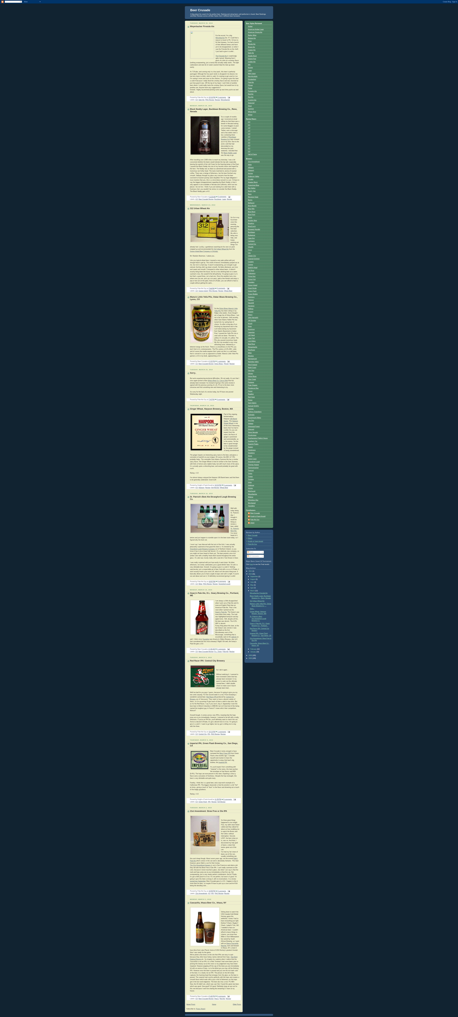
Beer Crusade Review (206, 199)
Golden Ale (251, 62)
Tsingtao (251, 479)
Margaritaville (252, 347)
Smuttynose (252, 435)
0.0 (249, 122)
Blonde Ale (251, 44)
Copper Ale (251, 50)
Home (214, 1004)
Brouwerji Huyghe (254, 229)
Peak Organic (252, 385)
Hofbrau (250, 309)
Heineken (251, 306)
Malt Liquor (252, 73)
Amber (250, 26)
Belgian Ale (252, 38)
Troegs (250, 476)
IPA (209, 734)
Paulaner (251, 382)
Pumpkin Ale (252, 91)
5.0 (249, 151)
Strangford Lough (224, 584)
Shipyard (251, 429)
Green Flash (203, 802)
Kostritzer (251, 329)
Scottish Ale (252, 100)
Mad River (251, 344)
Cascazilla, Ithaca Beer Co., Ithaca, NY (208, 903)
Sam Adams (252, 403)
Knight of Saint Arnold (257, 516)
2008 (250, 658)
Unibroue (251, 485)
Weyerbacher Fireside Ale (202, 26)
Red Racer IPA (211, 697)
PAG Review (209, 100)
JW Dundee (252, 320)
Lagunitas (251, 332)
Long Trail (251, 338)
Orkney (250, 373)
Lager (224, 199)
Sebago (250, 423)
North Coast (252, 367)
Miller (250, 353)
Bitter (200, 584)
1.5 (249, 131)
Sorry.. (193, 373)
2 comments (222, 97)
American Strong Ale (255, 32)
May (252, 585)
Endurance (251, 273)
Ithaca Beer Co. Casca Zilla (217, 380)
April (252, 588)
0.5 (249, 125)
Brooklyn (251, 223)
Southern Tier (252, 441)
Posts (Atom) (200, 1009)
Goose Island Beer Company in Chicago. (204, 251)
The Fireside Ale (221, 56)
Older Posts (237, 1004)
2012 (250, 571)
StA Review (215, 488)
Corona (250, 264)
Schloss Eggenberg (254, 412)
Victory (250, 488)
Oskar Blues (218, 364)
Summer (251, 109)
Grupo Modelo (253, 294)
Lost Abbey (252, 341)
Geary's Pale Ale (221, 612)
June (252, 582)
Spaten (250, 447)
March (252, 591)
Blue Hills (251, 209)
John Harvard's (253, 317)
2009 (250, 655)
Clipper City (252, 256)
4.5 (249, 148)
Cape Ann (251, 238)
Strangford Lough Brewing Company (202, 549)
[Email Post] (228, 97)
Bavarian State (253, 197)
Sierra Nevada (253, 432)
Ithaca (216, 999)
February (253, 649)
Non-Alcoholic (253, 76)
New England (252, 365)
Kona (250, 326)
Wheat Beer (228, 291)
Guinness (251, 297)
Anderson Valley (253, 176)
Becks (250, 200)
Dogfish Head (252, 267)
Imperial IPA (223, 762)
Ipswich (250, 312)
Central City (203, 734)
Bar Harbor (251, 188)
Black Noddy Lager (230, 153)
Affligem (251, 167)
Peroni (250, 391)
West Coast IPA (224, 753)
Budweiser (251, 235)
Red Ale (222, 999)
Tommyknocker (253, 468)
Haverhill (251, 303)
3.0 (196, 291)
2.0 (249, 134)
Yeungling (206, 639)
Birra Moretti (252, 206)
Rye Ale (250, 97)
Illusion (195, 959)
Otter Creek (252, 379)
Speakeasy (252, 450)
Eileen (250, 538)
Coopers (251, 262)
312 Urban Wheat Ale (200, 208)
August (253, 579)
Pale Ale (225, 651)
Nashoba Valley (253, 362)
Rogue (250, 400)
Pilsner (226, 364)
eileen (252, 523)
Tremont (251, 470)
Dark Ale (201, 100)
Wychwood (251, 503)
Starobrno (251, 453)
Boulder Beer (252, 220)
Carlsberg (251, 241)
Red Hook (251, 397)
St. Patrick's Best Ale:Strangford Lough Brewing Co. (258, 619)
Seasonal (251, 103)
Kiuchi (250, 323)
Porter (250, 88)
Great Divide (252, 288)
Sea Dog (251, 420)
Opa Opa (251, 370)
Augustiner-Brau (253, 185)
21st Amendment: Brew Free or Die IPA (208, 811)
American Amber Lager (256, 29)
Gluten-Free (252, 59)
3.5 (196, 364)
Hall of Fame (252, 154)
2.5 (249, 137)
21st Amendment (201, 893)
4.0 (196, 100)
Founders (251, 282)
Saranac (251, 409)
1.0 (249, 128)
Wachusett (251, 491)
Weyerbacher (225, 100)
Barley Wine (252, 35)
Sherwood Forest (254, 426)
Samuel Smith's (253, 406)
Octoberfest (252, 79)
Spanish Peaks (253, 444)
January (253, 652)
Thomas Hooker (253, 465)
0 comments (222, 197)
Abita (250, 165)
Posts (251, 552)
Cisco (250, 250)
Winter (250, 115)
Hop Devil (234, 957)
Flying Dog (251, 276)
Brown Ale (251, 47)
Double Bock (252, 56)
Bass (250, 194)
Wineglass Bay (253, 500)
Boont (250, 217)
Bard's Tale (252, 191)
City (249, 253)
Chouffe (250, 247)
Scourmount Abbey (254, 418)
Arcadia (250, 179)
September (254, 576)
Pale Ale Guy (254, 519)
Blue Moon (251, 212)
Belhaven (251, 203)
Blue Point (251, 214)
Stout (250, 106)
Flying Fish (252, 279)
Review (217, 100)
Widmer (250, 497)
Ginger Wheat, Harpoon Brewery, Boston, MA (211, 409)
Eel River (251, 270)
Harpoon (201, 488)
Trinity (250, 473)
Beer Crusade (200, 10)
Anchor (250, 173)
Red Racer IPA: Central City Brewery (207, 661)
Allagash (251, 170)
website (234, 637)
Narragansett (252, 359)
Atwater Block (253, 182)
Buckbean (217, 199)
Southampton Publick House (258, 438)
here (251, 564)
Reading (251, 394)
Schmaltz (251, 415)
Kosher (250, 67)
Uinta (250, 482)
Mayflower (251, 350)
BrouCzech (252, 226)
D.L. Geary (218, 651)
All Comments (254, 556)
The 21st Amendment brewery (200, 865)
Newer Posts (190, 1004)
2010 (250, 574)
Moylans (251, 356)
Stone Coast (252, 459)
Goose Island (203, 291)
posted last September (198, 881)
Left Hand (251, 335)
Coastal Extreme (254, 259)
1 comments (221, 361)
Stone (250, 456)
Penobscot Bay (253, 388)
